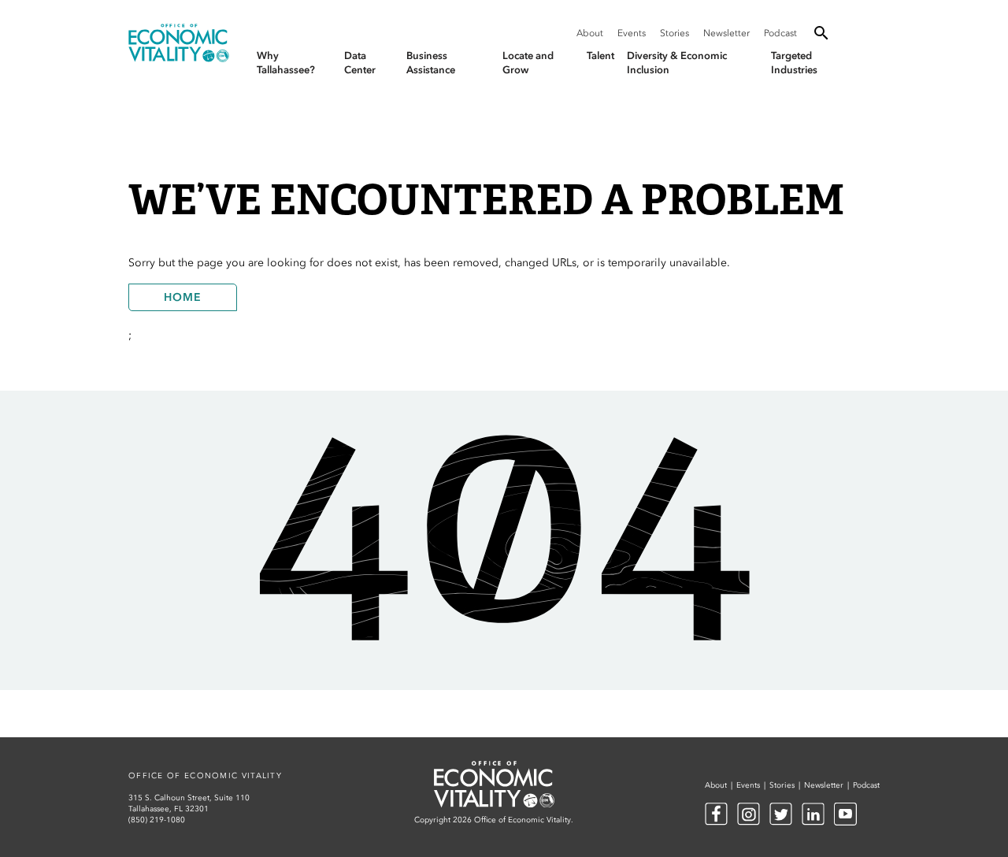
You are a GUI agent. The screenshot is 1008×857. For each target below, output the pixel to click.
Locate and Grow (528, 63)
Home (183, 297)
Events (631, 33)
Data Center (360, 63)
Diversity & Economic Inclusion (677, 63)
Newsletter (726, 33)
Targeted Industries (794, 63)
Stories (674, 33)
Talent (600, 55)
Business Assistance (430, 63)
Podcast (780, 33)
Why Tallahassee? (286, 63)
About (589, 33)
